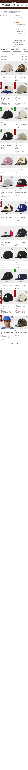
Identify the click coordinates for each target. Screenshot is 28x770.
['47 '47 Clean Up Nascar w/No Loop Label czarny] (7, 297)
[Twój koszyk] (25, 5)
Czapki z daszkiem (21, 26)
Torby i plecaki (17, 15)
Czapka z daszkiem (6, 53)
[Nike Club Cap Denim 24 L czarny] (7, 276)
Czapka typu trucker (17, 53)
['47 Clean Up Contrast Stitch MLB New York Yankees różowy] (7, 161)
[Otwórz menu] (2, 5)
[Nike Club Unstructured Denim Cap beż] (7, 68)
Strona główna (4, 11)
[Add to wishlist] (12, 62)
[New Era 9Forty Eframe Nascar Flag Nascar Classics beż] (7, 89)
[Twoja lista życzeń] (22, 5)
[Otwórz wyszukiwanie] (14, 5)
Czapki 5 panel (20, 31)
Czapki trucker (20, 29)
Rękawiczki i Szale (18, 38)
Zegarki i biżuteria (18, 42)
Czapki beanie (18, 20)
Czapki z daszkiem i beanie (7, 12)
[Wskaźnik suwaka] (6, 73)
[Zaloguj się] (18, 5)
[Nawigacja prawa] (24, 343)
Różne (15, 46)
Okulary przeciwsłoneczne (19, 40)
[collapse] (13, 15)
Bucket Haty (18, 35)
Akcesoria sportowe (18, 44)
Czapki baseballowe (21, 33)
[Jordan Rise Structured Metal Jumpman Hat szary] (7, 182)
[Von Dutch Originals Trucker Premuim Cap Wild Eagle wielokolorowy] (7, 233)
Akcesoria (17, 11)
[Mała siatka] (24, 49)
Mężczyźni (11, 11)
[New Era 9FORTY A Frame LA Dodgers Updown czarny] (7, 136)
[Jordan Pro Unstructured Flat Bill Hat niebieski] (7, 322)
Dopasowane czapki (21, 24)
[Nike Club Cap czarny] (7, 114)
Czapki (17, 22)
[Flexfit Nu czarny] (7, 254)
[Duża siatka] (26, 49)
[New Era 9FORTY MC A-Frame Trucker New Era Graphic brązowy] (7, 208)
